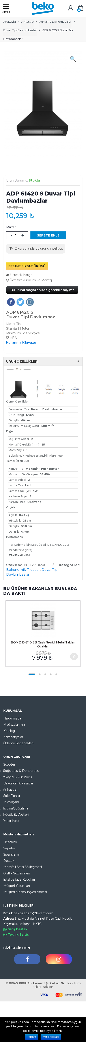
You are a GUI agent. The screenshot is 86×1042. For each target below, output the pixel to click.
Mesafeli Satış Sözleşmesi (22, 867)
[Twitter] (20, 302)
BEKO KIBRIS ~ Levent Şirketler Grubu (40, 983)
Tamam (31, 1036)
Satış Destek (17, 929)
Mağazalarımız (14, 725)
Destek (8, 861)
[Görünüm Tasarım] (74, 994)
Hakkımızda (12, 718)
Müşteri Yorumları (16, 886)
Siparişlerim (11, 854)
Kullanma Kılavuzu (21, 342)
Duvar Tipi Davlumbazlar (20, 30)
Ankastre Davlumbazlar (55, 21)
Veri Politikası (51, 1036)
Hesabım (10, 842)
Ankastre (27, 21)
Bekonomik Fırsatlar (23, 569)
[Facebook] (11, 302)
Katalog (9, 731)
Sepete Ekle (74, 656)
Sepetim (9, 848)
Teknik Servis (18, 934)
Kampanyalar (13, 737)
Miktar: (11, 227)
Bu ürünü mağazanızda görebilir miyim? (42, 290)
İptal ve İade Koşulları (19, 880)
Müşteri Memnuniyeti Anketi (25, 892)
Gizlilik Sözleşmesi (16, 873)
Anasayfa (9, 21)
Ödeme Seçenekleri (18, 743)
